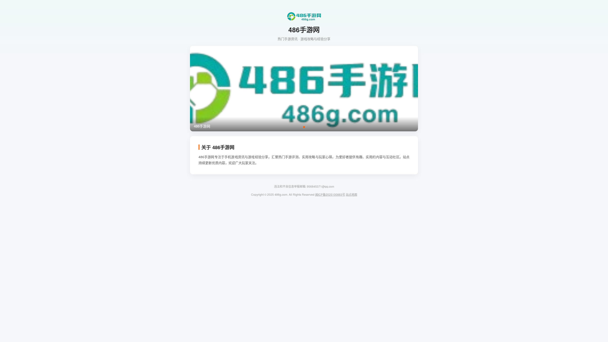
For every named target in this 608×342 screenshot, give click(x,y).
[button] (304, 127)
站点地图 (351, 194)
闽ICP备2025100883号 (330, 194)
